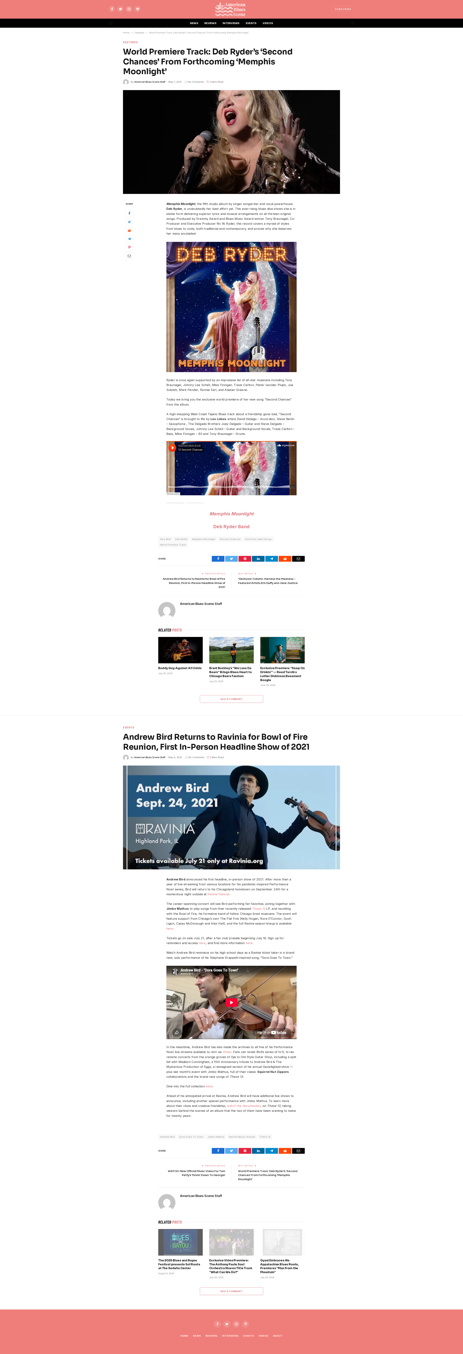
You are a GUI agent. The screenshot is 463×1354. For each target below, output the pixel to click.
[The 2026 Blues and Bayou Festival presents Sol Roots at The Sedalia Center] (180, 1242)
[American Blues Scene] (231, 9)
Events (128, 727)
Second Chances (230, 539)
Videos (263, 1335)
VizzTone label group (175, 503)
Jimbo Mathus (216, 1136)
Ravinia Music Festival (242, 1136)
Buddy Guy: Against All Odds (180, 668)
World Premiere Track (173, 544)
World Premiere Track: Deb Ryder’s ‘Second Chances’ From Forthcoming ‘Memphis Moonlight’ (268, 1175)
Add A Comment (231, 699)
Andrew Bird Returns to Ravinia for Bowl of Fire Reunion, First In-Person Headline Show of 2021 (194, 583)
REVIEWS (210, 23)
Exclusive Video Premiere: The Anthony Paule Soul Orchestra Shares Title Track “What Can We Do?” (230, 1266)
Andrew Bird (167, 1136)
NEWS (194, 23)
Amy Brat (165, 539)
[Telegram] (129, 238)
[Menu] (111, 23)
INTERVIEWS (231, 23)
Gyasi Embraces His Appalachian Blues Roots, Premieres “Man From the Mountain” (279, 1266)
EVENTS (251, 23)
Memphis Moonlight (231, 513)
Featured (130, 42)
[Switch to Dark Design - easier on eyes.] (346, 23)
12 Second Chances (195, 503)
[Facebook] (129, 213)
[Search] (352, 23)
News (197, 1335)
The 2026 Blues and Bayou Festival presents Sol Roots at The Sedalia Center (179, 1264)
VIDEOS (268, 23)
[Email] (129, 255)
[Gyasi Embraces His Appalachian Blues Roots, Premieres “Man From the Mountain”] (282, 1242)
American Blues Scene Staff (149, 81)
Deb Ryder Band (231, 526)
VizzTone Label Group (258, 539)
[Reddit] (129, 230)
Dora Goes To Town (191, 1136)
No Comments (196, 81)
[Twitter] (129, 221)
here (209, 1086)
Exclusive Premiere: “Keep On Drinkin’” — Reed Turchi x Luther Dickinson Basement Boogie (282, 674)
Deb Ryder (181, 539)
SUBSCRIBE (343, 9)
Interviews (230, 1335)
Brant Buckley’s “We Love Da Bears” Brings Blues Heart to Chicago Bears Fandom (230, 672)
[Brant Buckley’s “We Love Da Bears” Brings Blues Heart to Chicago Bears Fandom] (231, 650)
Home (184, 1335)
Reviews (211, 1335)
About (278, 1335)
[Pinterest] (129, 247)
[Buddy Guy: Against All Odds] (180, 650)
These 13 (265, 1136)
